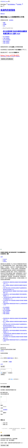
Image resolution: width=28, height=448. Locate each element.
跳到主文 (3, 13)
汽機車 (10, 361)
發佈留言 (2, 374)
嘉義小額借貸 (6, 41)
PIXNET (6, 428)
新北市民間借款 (6, 39)
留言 (12, 358)
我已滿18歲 (3, 445)
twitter (4, 260)
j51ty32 (2, 350)
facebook (5, 259)
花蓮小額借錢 (6, 38)
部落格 (4, 24)
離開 (7, 445)
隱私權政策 (23, 428)
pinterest (5, 261)
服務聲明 (14, 429)
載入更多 (2, 366)
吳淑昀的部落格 (8, 10)
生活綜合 (11, 20)
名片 (4, 25)
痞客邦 (8, 358)
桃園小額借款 (6, 43)
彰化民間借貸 (6, 36)
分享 (2, 256)
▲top (2, 364)
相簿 (4, 22)
